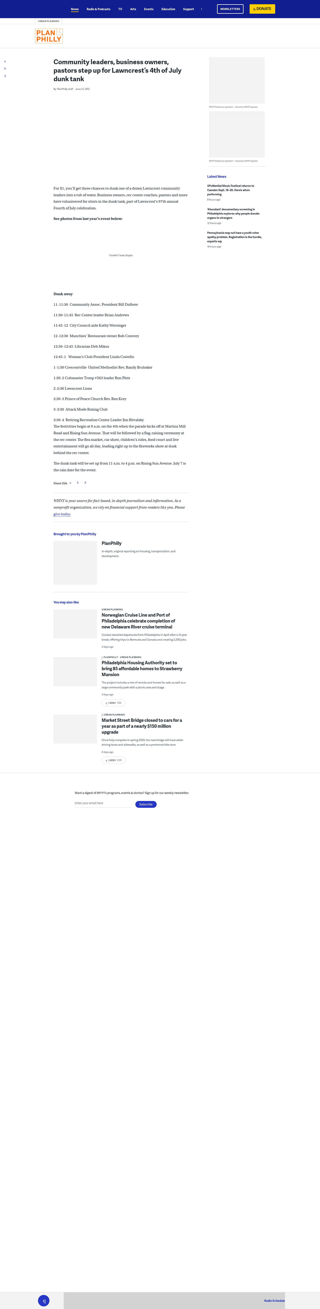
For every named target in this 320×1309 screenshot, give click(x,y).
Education (168, 9)
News (75, 9)
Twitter (77, 482)
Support (188, 9)
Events (149, 9)
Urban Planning (48, 21)
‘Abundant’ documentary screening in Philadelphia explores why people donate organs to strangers (233, 213)
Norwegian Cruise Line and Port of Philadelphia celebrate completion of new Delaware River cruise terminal (138, 621)
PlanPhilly (112, 543)
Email (85, 482)
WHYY (48, 9)
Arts (133, 9)
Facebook (70, 482)
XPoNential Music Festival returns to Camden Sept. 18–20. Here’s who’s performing (230, 190)
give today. (62, 514)
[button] (43, 1300)
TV (120, 9)
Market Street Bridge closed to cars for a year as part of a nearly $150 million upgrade (142, 726)
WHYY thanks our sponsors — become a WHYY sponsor (233, 106)
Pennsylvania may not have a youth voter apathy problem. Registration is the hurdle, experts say (234, 237)
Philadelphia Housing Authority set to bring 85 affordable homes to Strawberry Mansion (142, 668)
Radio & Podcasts (98, 9)
